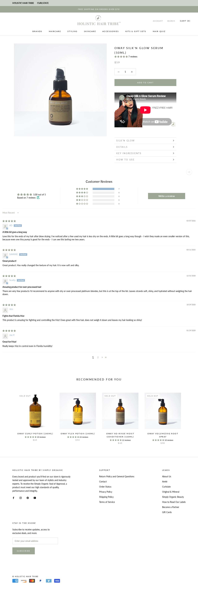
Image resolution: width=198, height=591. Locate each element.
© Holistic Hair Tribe (25, 576)
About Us (166, 476)
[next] (188, 415)
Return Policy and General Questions (116, 476)
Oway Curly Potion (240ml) (35, 433)
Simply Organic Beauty (173, 497)
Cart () (185, 21)
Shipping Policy (106, 497)
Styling (72, 31)
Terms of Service (107, 502)
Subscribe (23, 551)
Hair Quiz (159, 31)
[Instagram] (20, 497)
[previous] (9, 415)
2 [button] (98, 357)
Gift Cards (167, 512)
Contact (103, 481)
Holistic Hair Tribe (23, 3)
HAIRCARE (55, 31)
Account (158, 21)
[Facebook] (13, 497)
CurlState (43, 3)
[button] (121, 56)
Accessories (110, 31)
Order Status (105, 486)
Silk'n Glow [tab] (126, 140)
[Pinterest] (28, 497)
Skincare (90, 31)
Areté (164, 481)
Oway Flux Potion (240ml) (78, 433)
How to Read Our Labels (174, 502)
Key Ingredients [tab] (129, 153)
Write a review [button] (166, 195)
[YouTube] (35, 497)
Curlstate (166, 486)
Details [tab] (122, 147)
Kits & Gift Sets (135, 31)
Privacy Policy (105, 491)
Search (171, 21)
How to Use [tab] (125, 159)
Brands (37, 31)
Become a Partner (170, 507)
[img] (9, 221)
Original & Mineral (170, 491)
